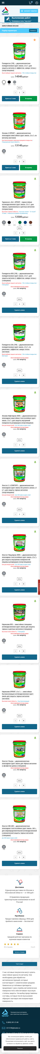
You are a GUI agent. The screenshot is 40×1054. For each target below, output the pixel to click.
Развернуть (33, 30)
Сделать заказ (19, 310)
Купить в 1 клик (10, 98)
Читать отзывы (20, 952)
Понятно (20, 1048)
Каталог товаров (30, 11)
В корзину (28, 98)
